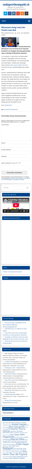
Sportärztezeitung (10, 394)
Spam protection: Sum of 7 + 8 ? (11, 163)
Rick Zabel (16, 448)
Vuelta (3, 34)
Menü (4, 21)
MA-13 (6, 384)
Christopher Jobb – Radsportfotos (15, 368)
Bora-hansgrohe (17, 427)
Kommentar (5, 124)
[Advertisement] (16, 297)
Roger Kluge (22, 448)
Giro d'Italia (14, 435)
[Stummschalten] (24, 211)
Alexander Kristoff (7, 425)
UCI (21, 456)
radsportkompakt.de (16, 4)
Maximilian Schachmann (22, 441)
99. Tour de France (9, 423)
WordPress (15, 466)
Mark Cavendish (12, 441)
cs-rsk (18, 33)
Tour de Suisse (6, 456)
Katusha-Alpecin (19, 437)
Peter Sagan (22, 444)
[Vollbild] (27, 211)
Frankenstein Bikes (10, 374)
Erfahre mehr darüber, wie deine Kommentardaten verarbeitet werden (15, 178)
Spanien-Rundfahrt (15, 450)
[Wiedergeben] (5, 211)
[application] (16, 205)
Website (3, 156)
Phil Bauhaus (5, 446)
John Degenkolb (14, 435)
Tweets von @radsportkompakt (12, 272)
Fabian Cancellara (14, 432)
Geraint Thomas (6, 435)
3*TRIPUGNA (9, 362)
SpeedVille (8, 390)
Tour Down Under (15, 456)
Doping (6, 431)
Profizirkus (26, 33)
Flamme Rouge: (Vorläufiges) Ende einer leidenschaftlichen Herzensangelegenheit (14, 325)
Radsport (8, 448)
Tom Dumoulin (17, 452)
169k (6, 353)
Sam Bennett (7, 450)
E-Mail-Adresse (6, 149)
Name (3, 143)
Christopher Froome (16, 429)
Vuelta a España (19, 458)
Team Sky (9, 452)
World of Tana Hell (10, 400)
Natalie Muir (8, 105)
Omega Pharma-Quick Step (10, 442)
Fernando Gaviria (23, 432)
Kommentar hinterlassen (10, 109)
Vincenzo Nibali (7, 458)
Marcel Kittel (17, 439)
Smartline (23, 466)
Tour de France (18, 454)
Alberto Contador (21, 423)
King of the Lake (10, 380)
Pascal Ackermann (11, 444)
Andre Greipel (19, 424)
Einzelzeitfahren (13, 431)
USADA (26, 456)
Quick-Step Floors (14, 446)
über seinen (18, 65)
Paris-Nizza (21, 442)
